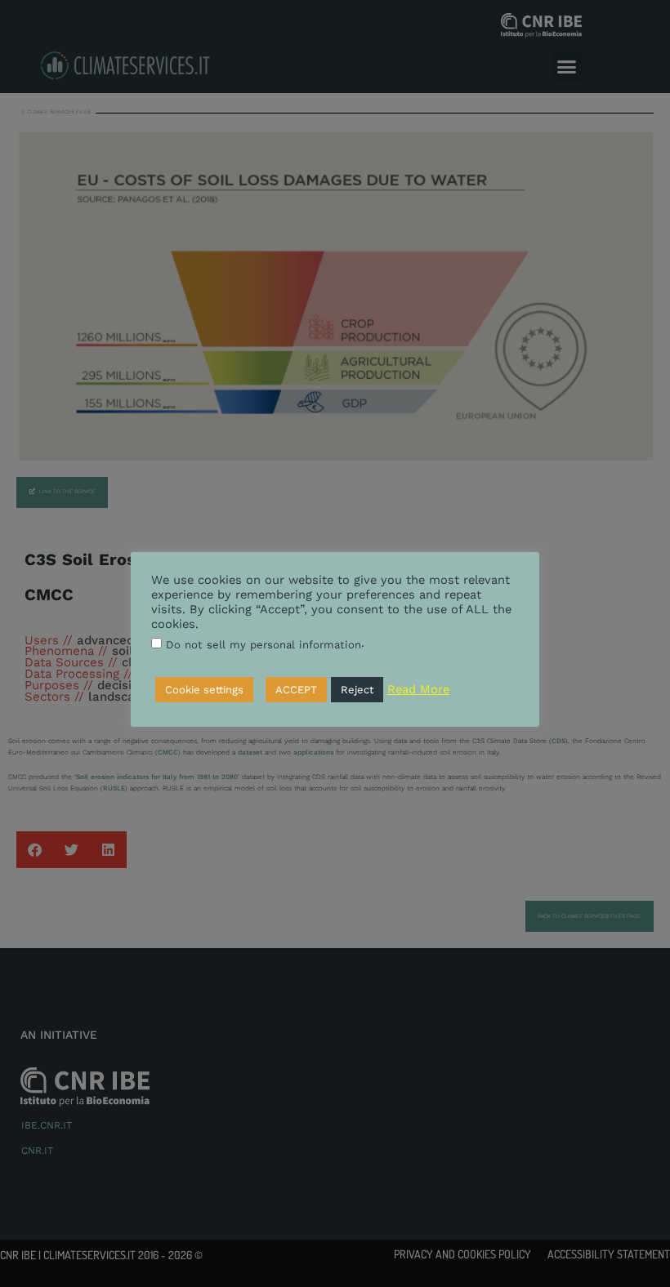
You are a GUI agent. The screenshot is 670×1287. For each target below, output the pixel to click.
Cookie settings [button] (204, 690)
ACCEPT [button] (296, 690)
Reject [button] (357, 690)
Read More (418, 689)
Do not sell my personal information (263, 644)
